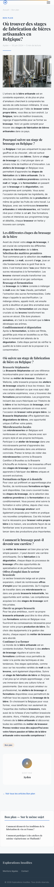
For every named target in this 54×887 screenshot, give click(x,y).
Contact (25, 871)
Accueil (6, 10)
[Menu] (48, 2)
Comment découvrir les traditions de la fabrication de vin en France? (25, 828)
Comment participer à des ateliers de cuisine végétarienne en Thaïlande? (24, 837)
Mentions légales (10, 871)
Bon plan (15, 10)
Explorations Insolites (17, 862)
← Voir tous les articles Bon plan (19, 793)
